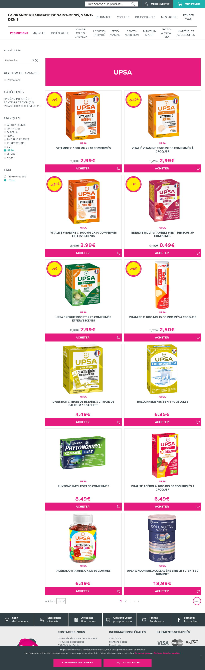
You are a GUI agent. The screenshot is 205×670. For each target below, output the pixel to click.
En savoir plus (142, 653)
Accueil (8, 50)
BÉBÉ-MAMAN (115, 33)
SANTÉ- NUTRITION (132, 33)
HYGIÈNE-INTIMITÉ (99, 33)
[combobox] (106, 4)
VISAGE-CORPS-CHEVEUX (81, 33)
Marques (38, 33)
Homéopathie (59, 33)
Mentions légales (118, 641)
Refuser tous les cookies (167, 653)
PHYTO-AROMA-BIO (166, 33)
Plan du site (115, 645)
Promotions (19, 33)
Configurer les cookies (77, 662)
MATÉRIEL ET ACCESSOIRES (186, 33)
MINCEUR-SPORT (149, 33)
